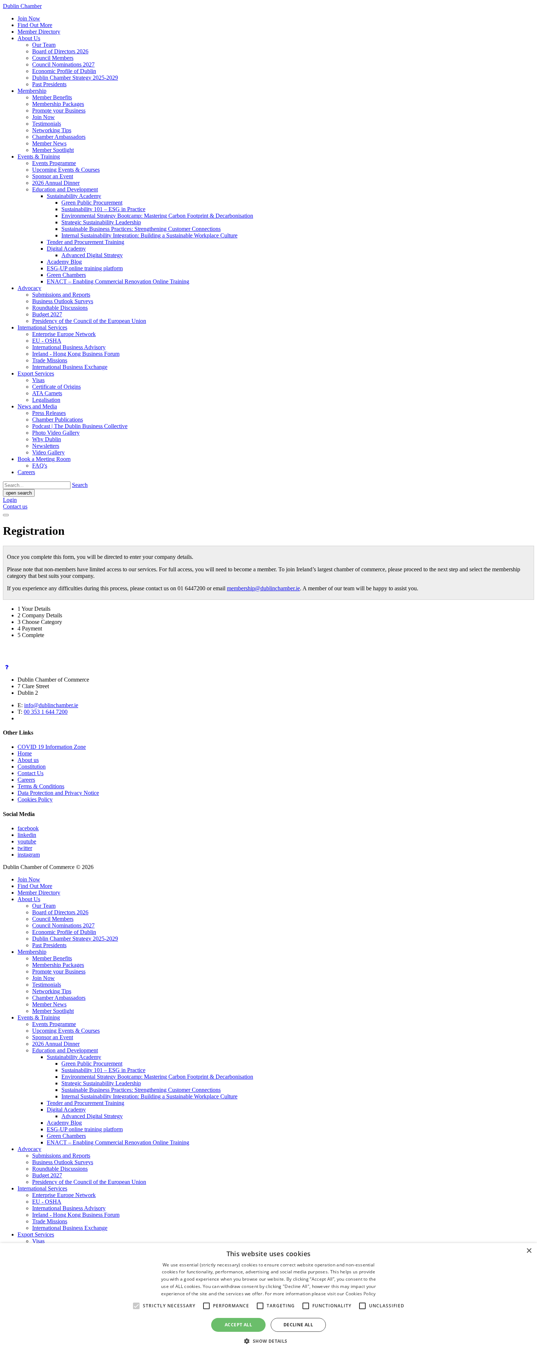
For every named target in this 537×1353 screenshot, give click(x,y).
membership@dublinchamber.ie (263, 588)
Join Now (29, 18)
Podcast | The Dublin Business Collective (79, 426)
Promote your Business (58, 110)
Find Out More (35, 25)
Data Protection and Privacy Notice (58, 793)
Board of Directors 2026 (60, 51)
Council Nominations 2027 (63, 64)
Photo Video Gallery (56, 433)
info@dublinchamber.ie (51, 705)
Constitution (32, 766)
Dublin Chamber (22, 6)
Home (25, 753)
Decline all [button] (298, 1325)
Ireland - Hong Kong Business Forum (75, 354)
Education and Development (65, 189)
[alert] (268, 1298)
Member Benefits (52, 97)
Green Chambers (66, 275)
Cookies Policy (35, 799)
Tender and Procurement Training (85, 242)
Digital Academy (66, 248)
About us (28, 760)
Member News (49, 143)
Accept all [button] (238, 1325)
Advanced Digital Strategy (92, 255)
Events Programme (54, 163)
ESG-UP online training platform (85, 268)
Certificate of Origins (56, 387)
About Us (29, 38)
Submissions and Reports (61, 294)
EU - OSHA (46, 341)
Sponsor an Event (52, 176)
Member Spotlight (53, 150)
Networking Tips (51, 130)
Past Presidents (49, 84)
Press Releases (49, 413)
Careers (26, 472)
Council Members (52, 58)
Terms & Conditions (41, 786)
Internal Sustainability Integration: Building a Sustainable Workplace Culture (149, 235)
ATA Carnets (47, 393)
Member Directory (39, 31)
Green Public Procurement (91, 202)
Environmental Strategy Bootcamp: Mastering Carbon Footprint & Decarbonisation (157, 216)
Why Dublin (46, 439)
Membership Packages (58, 104)
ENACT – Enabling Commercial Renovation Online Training (118, 281)
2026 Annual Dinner (56, 183)
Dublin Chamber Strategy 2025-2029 (75, 78)
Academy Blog (64, 262)
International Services (42, 327)
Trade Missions (49, 360)
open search (19, 493)
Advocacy (29, 288)
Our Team (44, 45)
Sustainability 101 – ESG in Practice (103, 209)
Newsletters (45, 446)
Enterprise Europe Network (64, 334)
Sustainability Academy (74, 196)
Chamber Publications (57, 419)
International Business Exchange (69, 367)
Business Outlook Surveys (62, 301)
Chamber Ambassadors (58, 137)
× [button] (529, 1251)
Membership (32, 91)
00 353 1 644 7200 (46, 712)
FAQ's (39, 465)
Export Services (36, 373)
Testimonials (46, 124)
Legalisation (46, 400)
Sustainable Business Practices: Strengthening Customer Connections (141, 229)
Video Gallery (48, 452)
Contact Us (30, 773)
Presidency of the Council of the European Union (89, 321)
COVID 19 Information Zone (52, 747)
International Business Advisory (69, 347)
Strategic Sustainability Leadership (101, 222)
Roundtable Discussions (60, 308)
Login (10, 500)
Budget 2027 (47, 314)
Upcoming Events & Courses (66, 170)
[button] (268, 1340)
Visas (38, 380)
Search (80, 485)
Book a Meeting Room (44, 459)
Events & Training (39, 156)
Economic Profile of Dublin (64, 71)
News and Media (37, 406)
